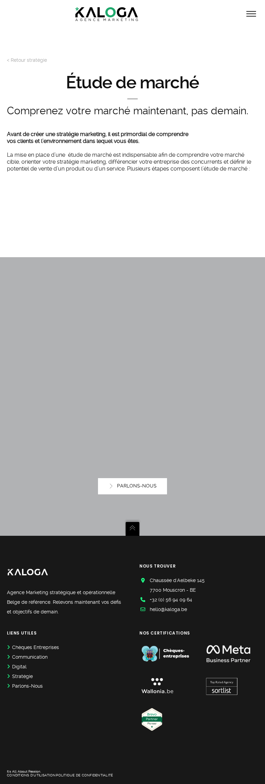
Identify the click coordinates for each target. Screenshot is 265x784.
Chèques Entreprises (35, 647)
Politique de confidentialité (84, 775)
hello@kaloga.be (168, 609)
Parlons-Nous (27, 686)
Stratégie (22, 676)
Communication (30, 657)
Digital (19, 666)
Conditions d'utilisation (31, 775)
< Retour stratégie (27, 60)
